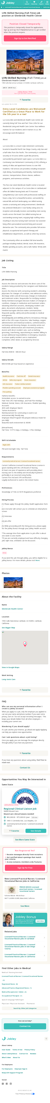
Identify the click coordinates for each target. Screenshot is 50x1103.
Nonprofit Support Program (12, 1073)
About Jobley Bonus (9, 1054)
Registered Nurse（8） (10, 984)
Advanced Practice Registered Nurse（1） (17, 988)
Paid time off (21, 376)
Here (37, 560)
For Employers (7, 1069)
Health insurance (8, 376)
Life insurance (7, 384)
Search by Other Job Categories (25, 1008)
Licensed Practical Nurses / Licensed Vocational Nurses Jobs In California (20, 955)
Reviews (33, 1054)
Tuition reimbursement (23, 384)
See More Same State (25, 839)
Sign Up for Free (25, 868)
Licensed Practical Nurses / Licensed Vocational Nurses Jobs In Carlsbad (20, 938)
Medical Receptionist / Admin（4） (14, 992)
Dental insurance (34, 376)
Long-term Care (8, 679)
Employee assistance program (33, 388)
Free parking (7, 392)
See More (25, 906)
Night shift (6, 445)
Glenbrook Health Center (12, 609)
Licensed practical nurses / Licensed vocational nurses (21, 461)
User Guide (6, 1050)
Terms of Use (17, 1050)
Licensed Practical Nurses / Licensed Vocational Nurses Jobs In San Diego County (20, 946)
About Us (16, 1057)
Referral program (16, 380)
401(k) (5, 380)
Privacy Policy (30, 1050)
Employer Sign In (21, 1069)
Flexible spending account (12, 388)
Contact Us (25, 767)
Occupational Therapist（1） (12, 996)
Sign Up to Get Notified (25, 38)
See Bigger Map (8, 628)
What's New (6, 1057)
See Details (36, 831)
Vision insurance (30, 380)
